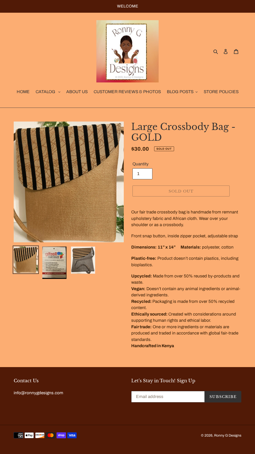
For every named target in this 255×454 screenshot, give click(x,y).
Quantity (140, 164)
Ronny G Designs (227, 435)
